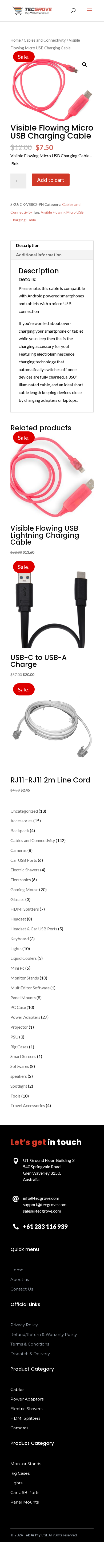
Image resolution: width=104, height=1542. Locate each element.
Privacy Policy (24, 1324)
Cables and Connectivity (45, 40)
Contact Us (21, 1289)
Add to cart (50, 179)
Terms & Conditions (29, 1344)
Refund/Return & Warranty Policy (43, 1334)
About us (19, 1279)
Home (15, 40)
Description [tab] (27, 245)
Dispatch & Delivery (30, 1353)
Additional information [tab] (39, 254)
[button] (84, 64)
